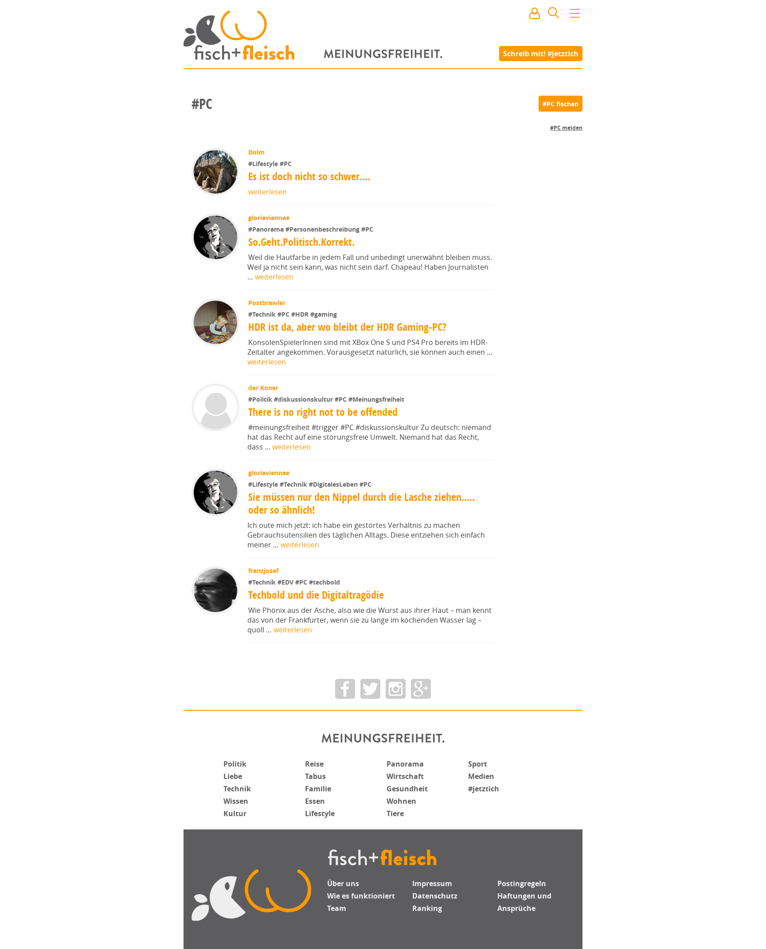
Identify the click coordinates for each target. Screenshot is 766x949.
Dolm (256, 152)
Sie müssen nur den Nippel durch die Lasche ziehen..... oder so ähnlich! (361, 503)
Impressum (432, 883)
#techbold (324, 582)
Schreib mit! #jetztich (540, 53)
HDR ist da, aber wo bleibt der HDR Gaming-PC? (347, 327)
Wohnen (401, 801)
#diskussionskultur (304, 399)
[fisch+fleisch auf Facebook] (345, 689)
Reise (314, 764)
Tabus (315, 776)
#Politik (261, 399)
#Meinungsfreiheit (376, 399)
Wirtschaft (405, 776)
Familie (318, 789)
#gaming (323, 314)
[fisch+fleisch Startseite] (383, 35)
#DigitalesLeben (334, 484)
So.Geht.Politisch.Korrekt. (301, 242)
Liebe (232, 776)
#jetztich (483, 789)
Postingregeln (521, 883)
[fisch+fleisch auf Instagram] (396, 689)
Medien (481, 776)
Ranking (427, 908)
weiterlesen (267, 192)
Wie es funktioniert (361, 896)
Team (336, 908)
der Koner (263, 387)
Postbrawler (266, 302)
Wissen (235, 801)
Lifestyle (320, 813)
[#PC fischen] (560, 104)
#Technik (262, 314)
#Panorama (266, 229)
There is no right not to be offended (323, 412)
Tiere (395, 813)
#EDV (286, 582)
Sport (477, 764)
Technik (237, 789)
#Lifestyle (264, 163)
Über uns (343, 883)
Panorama (405, 764)
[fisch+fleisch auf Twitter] (370, 689)
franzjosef (263, 570)
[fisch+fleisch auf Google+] (421, 689)
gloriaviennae (268, 217)
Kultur (234, 813)
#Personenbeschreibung (323, 229)
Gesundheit (407, 789)
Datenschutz (434, 896)
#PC (286, 163)
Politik (234, 764)
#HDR (300, 314)
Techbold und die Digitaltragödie (316, 595)
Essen (315, 801)
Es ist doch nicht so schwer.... (309, 176)
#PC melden (566, 128)
